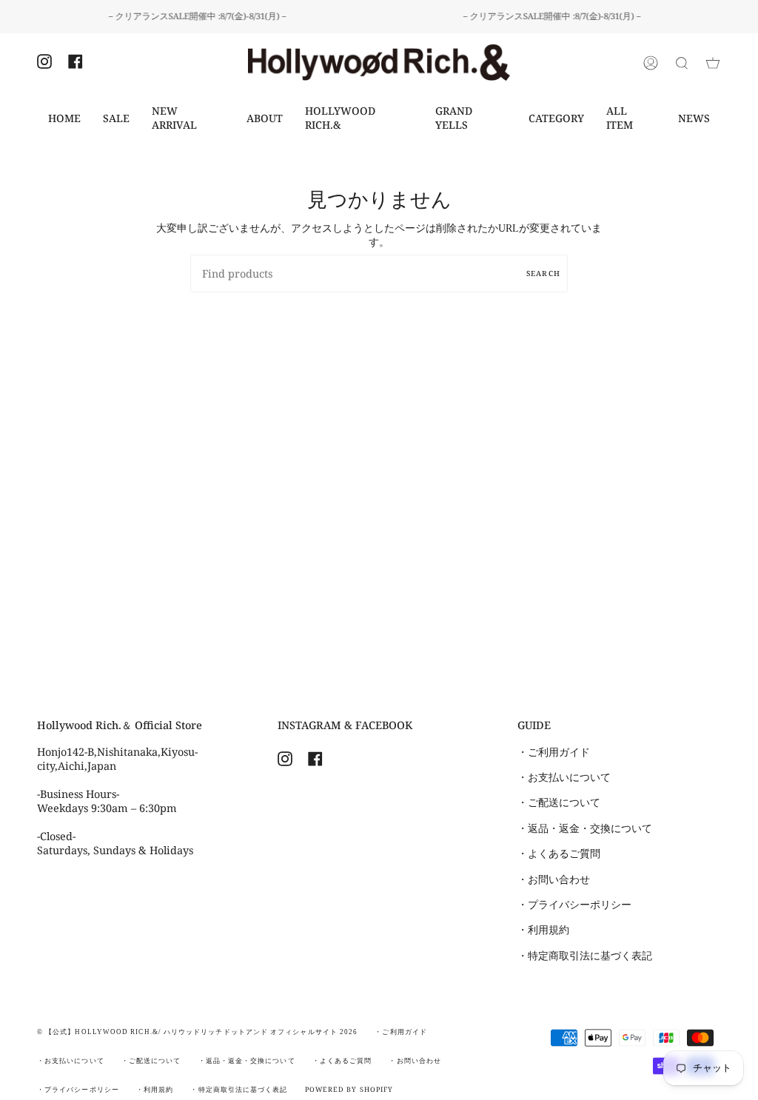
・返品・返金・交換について (584, 828)
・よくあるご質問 (558, 853)
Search (543, 273)
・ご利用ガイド (553, 752)
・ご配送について (558, 802)
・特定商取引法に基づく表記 (584, 956)
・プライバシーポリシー (574, 904)
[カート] (712, 62)
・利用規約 (543, 930)
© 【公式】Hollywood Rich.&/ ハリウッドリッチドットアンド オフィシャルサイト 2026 (197, 1032)
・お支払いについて (564, 777)
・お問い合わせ (553, 879)
